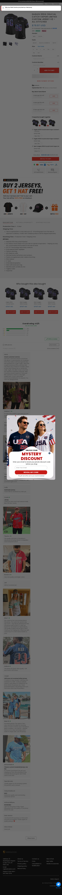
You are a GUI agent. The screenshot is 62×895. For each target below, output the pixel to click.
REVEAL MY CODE (31, 472)
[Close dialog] (49, 453)
